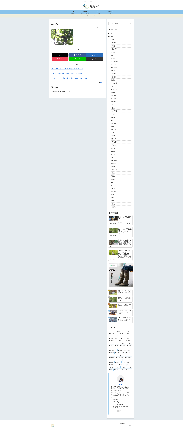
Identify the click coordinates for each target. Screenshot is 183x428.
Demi (120, 384)
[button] (94, 59)
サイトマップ (130, 423)
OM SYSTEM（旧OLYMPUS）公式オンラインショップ (67, 69)
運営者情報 (122, 423)
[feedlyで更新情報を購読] (120, 411)
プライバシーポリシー (114, 423)
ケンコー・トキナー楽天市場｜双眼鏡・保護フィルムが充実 (68, 78)
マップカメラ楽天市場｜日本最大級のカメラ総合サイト (67, 73)
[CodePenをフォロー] (118, 411)
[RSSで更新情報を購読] (122, 411)
